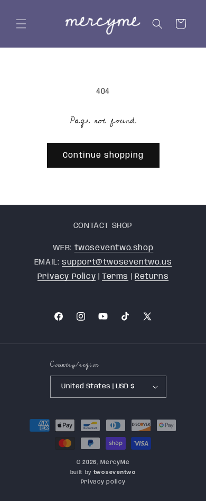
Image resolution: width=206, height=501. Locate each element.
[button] (21, 23)
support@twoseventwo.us (117, 262)
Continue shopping (103, 155)
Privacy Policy (67, 276)
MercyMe (114, 462)
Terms (115, 276)
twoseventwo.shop (114, 248)
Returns (151, 276)
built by (103, 472)
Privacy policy (103, 482)
